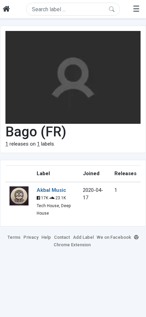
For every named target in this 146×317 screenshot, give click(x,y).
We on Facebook (114, 237)
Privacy (30, 237)
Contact (62, 237)
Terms (13, 237)
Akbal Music (51, 190)
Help (46, 237)
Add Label (83, 237)
